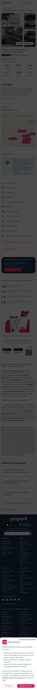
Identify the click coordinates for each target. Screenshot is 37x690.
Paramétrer (9, 686)
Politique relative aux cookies (12, 678)
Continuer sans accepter (27, 639)
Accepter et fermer (26, 686)
